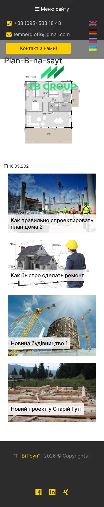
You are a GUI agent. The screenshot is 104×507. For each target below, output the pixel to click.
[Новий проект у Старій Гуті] (52, 391)
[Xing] (66, 492)
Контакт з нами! (38, 48)
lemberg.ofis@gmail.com (41, 34)
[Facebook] (38, 492)
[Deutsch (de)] (93, 31)
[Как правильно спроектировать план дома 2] (52, 203)
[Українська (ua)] (93, 48)
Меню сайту (54, 9)
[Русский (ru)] (93, 40)
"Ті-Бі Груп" (26, 456)
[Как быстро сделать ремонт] (52, 263)
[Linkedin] (52, 492)
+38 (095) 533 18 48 (37, 23)
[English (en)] (93, 23)
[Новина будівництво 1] (52, 325)
